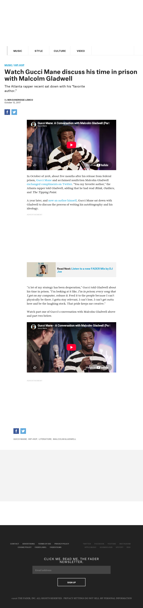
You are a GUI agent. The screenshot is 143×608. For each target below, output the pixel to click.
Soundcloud (106, 547)
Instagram (125, 543)
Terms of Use (44, 543)
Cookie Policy (24, 547)
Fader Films (55, 547)
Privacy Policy (61, 543)
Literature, (45, 439)
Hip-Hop (19, 65)
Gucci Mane (44, 180)
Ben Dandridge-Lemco (20, 99)
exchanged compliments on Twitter (49, 184)
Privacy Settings (74, 598)
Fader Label (41, 547)
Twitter (87, 543)
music (8, 65)
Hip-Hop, (33, 439)
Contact (14, 543)
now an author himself (62, 200)
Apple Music (90, 547)
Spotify (119, 547)
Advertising (28, 543)
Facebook (99, 543)
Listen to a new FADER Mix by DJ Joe (85, 269)
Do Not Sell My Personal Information (108, 598)
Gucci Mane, (20, 439)
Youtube (112, 543)
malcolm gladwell (64, 439)
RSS (128, 547)
